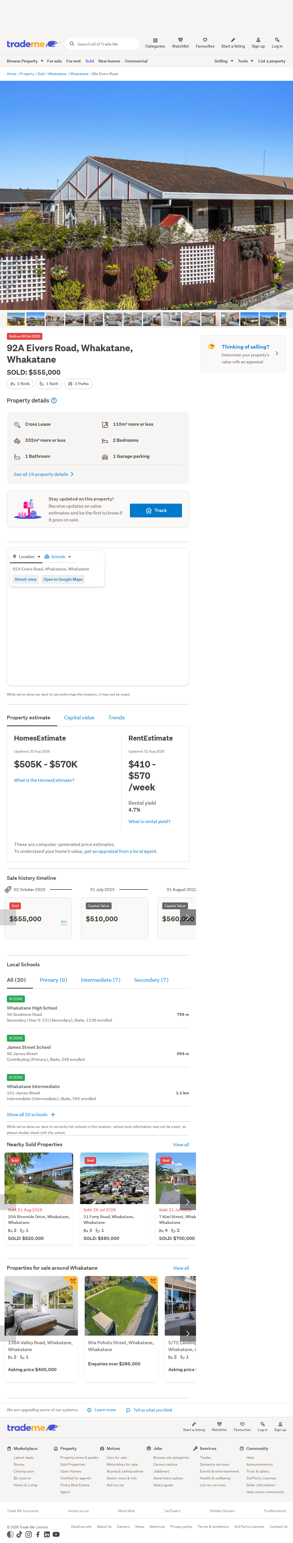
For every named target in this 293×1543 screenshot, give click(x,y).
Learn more (105, 1409)
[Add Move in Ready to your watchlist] (70, 1284)
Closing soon (24, 1471)
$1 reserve (22, 1478)
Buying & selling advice (125, 1471)
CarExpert (172, 1511)
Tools (243, 61)
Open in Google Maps (63, 579)
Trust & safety (257, 1471)
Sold (90, 61)
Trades (205, 1457)
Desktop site (81, 1526)
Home (12, 73)
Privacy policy (181, 1526)
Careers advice (165, 1464)
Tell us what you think (153, 1410)
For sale (54, 61)
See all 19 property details (41, 474)
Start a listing (194, 1429)
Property (27, 73)
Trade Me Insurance (23, 1511)
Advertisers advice (168, 1478)
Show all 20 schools (27, 1114)
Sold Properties (72, 1464)
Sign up (258, 46)
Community (257, 1448)
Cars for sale (117, 1457)
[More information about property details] (53, 400)
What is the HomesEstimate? (44, 780)
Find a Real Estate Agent (75, 1488)
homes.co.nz (78, 1511)
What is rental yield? (149, 821)
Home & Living (25, 1485)
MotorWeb (126, 1511)
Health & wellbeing (215, 1478)
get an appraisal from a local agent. (121, 851)
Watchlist (219, 1429)
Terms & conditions (213, 1526)
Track (161, 510)
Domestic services (214, 1464)
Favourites (242, 1429)
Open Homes (70, 1471)
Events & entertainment (219, 1471)
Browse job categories (171, 1457)
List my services (213, 1485)
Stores (19, 1464)
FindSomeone (275, 1511)
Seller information (260, 1485)
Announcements (259, 1464)
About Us (104, 1526)
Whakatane (58, 73)
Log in (277, 46)
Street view (26, 579)
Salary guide (163, 1485)
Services (208, 1448)
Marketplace (25, 1448)
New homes (109, 61)
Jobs (157, 1448)
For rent (73, 61)
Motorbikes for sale (122, 1464)
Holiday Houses (222, 1511)
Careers (123, 1526)
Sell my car (115, 1485)
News (139, 1526)
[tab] (26, 557)
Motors (113, 1448)
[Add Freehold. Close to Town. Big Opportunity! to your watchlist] (150, 1284)
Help (250, 1457)
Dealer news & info (122, 1478)
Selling (222, 61)
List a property (272, 61)
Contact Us (279, 1526)
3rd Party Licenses (261, 1478)
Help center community (265, 1491)
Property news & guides (79, 1457)
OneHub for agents (75, 1478)
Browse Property (23, 61)
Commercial (136, 61)
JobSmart (161, 1471)
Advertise (157, 1526)
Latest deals (24, 1457)
